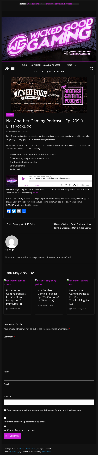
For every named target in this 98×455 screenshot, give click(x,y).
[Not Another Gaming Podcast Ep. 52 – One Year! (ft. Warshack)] (49, 280)
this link (35, 192)
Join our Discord (55, 71)
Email (6, 384)
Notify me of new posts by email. (19, 430)
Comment (9, 336)
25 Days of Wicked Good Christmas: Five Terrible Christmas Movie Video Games (71, 226)
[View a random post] (91, 68)
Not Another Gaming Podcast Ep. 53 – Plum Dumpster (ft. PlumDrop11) (16, 297)
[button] (61, 65)
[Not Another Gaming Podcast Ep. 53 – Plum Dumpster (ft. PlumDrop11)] (17, 280)
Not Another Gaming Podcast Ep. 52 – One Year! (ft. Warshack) (48, 295)
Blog (24, 65)
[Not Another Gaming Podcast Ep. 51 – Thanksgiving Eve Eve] (81, 280)
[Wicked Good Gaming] (49, 18)
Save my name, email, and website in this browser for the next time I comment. (44, 410)
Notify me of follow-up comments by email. (25, 421)
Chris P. (27, 131)
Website (7, 396)
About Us (38, 71)
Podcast (10, 115)
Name (6, 371)
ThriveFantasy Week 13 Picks (21, 224)
